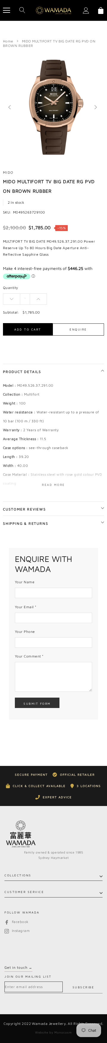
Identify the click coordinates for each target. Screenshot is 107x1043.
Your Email (26, 607)
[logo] (53, 10)
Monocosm (63, 1032)
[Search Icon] (22, 10)
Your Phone (25, 631)
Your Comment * (29, 656)
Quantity (10, 287)
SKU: (7, 212)
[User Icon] (86, 10)
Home (8, 41)
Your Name (24, 582)
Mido (8, 172)
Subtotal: (11, 312)
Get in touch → (18, 967)
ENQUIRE (78, 329)
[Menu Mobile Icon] (6, 10)
